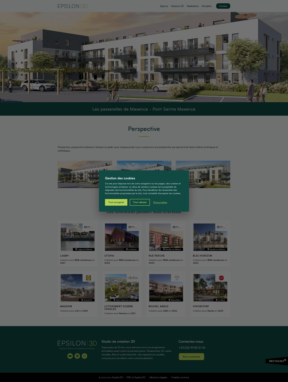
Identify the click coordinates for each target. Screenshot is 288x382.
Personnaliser (160, 202)
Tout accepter (116, 202)
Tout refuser (140, 202)
